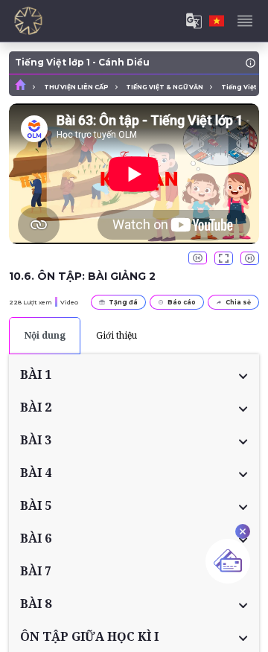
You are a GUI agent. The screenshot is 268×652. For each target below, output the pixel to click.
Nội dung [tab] (45, 335)
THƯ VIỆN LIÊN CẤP (76, 87)
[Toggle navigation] (245, 21)
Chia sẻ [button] (238, 302)
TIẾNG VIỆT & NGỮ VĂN (164, 87)
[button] (134, 374)
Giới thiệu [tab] (116, 335)
